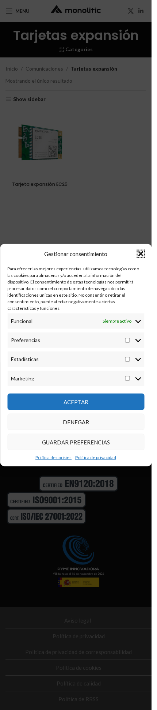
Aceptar (76, 401)
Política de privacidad (95, 457)
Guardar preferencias (76, 442)
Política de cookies (53, 457)
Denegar (76, 421)
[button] (140, 253)
